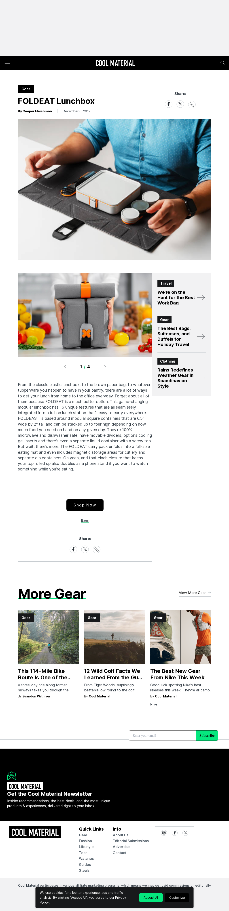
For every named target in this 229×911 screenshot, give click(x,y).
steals (84, 870)
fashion (85, 841)
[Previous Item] (65, 366)
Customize (177, 897)
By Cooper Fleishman (35, 111)
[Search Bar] (222, 63)
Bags (85, 520)
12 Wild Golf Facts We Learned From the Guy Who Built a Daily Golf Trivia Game (112, 680)
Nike (153, 704)
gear (83, 835)
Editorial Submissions (131, 841)
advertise (121, 846)
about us (120, 835)
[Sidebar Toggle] (7, 63)
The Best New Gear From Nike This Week (177, 674)
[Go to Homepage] (115, 63)
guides (85, 864)
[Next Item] (105, 366)
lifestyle (86, 846)
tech (83, 852)
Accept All (151, 897)
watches (86, 858)
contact (119, 852)
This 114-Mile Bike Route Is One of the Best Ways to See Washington (42, 680)
